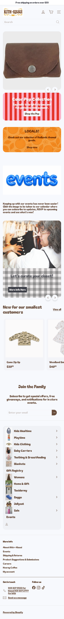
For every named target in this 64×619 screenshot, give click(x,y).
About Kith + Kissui (12, 547)
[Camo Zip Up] (24, 344)
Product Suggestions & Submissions (21, 559)
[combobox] (32, 22)
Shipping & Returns (12, 555)
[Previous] (48, 90)
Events (6, 551)
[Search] (57, 22)
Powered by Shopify (13, 612)
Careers (7, 563)
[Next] (55, 90)
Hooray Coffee (10, 567)
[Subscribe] (54, 412)
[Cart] (51, 12)
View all (57, 309)
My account (9, 571)
